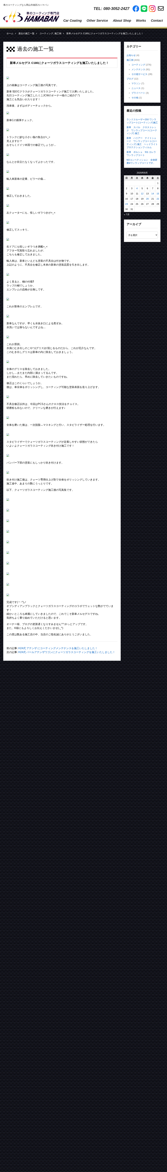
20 (147, 198)
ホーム (10, 33)
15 (158, 193)
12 (142, 193)
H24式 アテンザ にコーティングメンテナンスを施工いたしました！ (58, 648)
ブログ (130, 78)
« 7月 (126, 214)
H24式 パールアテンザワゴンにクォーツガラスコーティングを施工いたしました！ (66, 652)
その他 (134, 97)
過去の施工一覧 (26, 33)
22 (158, 198)
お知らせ (131, 55)
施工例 (57, 33)
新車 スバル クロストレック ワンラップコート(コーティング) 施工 (142, 130)
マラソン (136, 83)
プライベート (138, 93)
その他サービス (139, 74)
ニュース (136, 88)
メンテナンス (138, 69)
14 (152, 193)
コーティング (46, 33)
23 (126, 204)
